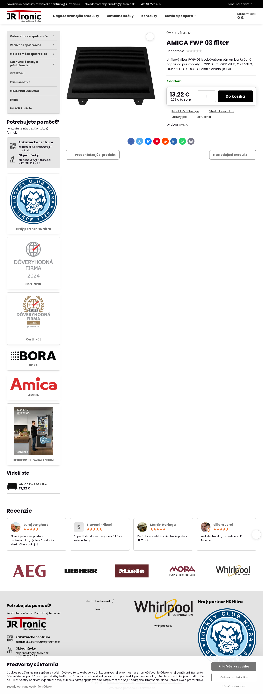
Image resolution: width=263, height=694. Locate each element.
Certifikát (33, 284)
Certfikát (33, 339)
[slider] (194, 51)
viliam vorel (223, 524)
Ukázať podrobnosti (234, 686)
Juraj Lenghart (35, 524)
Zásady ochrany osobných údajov (30, 687)
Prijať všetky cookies (234, 666)
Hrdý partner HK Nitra (33, 229)
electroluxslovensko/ (100, 601)
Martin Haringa (163, 524)
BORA (33, 365)
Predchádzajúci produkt (95, 154)
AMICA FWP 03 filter (33, 484)
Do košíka (235, 96)
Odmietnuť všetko (234, 677)
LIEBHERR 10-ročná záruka (33, 460)
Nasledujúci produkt (230, 154)
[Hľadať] (220, 16)
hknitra (99, 609)
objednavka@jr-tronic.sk (32, 653)
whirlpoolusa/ (163, 626)
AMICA (183, 125)
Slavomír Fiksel (99, 524)
